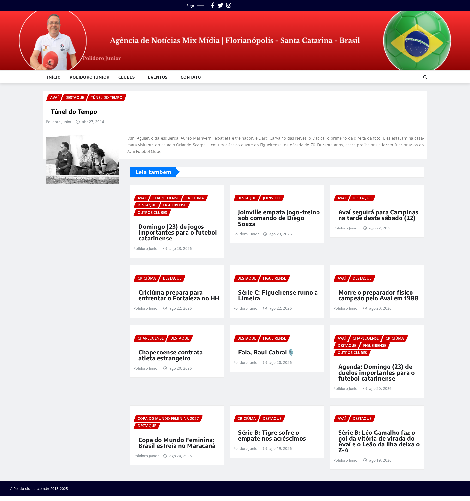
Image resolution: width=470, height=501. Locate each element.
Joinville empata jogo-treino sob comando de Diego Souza (279, 217)
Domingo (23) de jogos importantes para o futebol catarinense (177, 232)
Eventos (158, 77)
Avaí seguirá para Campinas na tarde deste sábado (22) (378, 214)
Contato (191, 77)
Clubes (127, 77)
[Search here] (425, 77)
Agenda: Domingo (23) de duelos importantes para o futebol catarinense (376, 372)
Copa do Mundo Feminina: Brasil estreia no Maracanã (176, 442)
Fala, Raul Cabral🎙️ (266, 352)
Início (54, 77)
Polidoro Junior (90, 77)
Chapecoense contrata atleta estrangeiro (170, 355)
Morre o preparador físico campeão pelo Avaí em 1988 (378, 295)
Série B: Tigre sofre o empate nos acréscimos (272, 435)
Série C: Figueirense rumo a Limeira (278, 295)
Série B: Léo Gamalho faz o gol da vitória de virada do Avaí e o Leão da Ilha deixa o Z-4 (379, 441)
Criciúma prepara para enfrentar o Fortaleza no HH (179, 295)
